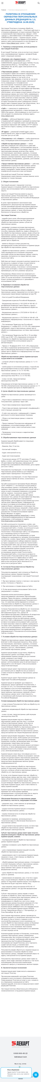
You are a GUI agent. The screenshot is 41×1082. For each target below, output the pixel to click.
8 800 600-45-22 (20, 1053)
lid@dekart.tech (6, 68)
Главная (3, 10)
